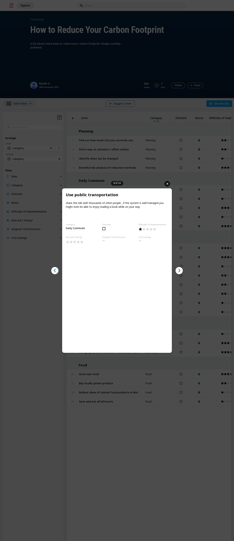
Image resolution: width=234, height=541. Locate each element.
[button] (54, 270)
